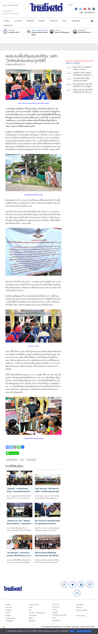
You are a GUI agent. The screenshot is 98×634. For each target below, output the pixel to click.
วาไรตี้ (30, 607)
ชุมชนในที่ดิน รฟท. (12, 460)
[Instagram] (89, 9)
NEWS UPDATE (73, 63)
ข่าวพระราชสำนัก (10, 618)
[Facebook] (76, 9)
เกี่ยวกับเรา (79, 607)
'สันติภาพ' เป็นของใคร (62, 32)
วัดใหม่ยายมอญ (31, 460)
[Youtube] (85, 9)
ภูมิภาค (31, 618)
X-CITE (54, 610)
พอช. (22, 460)
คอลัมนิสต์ (30, 21)
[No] (96, 631)
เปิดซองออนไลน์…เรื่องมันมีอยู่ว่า (39, 33)
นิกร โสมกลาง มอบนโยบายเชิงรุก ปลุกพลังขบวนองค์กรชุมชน (47, 523)
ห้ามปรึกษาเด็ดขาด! (84, 32)
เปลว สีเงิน (18, 21)
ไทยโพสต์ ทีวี (8, 25)
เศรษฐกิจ (42, 21)
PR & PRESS (80, 605)
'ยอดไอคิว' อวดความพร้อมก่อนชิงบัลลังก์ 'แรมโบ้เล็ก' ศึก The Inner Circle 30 (83, 74)
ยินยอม (72, 631)
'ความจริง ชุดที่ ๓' (14, 32)
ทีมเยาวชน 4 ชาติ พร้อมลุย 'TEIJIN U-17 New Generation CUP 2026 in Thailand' (82, 68)
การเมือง (6, 21)
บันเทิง (64, 21)
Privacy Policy (80, 616)
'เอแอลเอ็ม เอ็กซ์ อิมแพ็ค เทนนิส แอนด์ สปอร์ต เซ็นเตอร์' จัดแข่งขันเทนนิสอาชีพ (81, 79)
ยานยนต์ (54, 612)
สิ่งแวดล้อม (32, 621)
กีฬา (30, 610)
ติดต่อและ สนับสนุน (82, 610)
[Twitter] (80, 9)
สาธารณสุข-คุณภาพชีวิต (59, 615)
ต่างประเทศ (53, 21)
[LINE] (77, 593)
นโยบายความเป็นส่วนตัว (84, 631)
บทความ (7, 613)
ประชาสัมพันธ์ (33, 615)
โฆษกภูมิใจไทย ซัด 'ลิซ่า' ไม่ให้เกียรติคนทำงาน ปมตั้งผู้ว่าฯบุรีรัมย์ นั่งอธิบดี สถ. (82, 85)
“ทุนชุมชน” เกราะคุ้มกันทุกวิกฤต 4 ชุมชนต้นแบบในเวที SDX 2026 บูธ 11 (18, 491)
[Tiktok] (93, 9)
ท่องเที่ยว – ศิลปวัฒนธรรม (37, 613)
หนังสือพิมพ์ (76, 21)
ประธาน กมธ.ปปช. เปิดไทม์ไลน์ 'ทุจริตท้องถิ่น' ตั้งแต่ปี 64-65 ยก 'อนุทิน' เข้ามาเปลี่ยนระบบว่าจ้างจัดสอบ (83, 91)
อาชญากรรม (56, 607)
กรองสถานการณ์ (34, 605)
